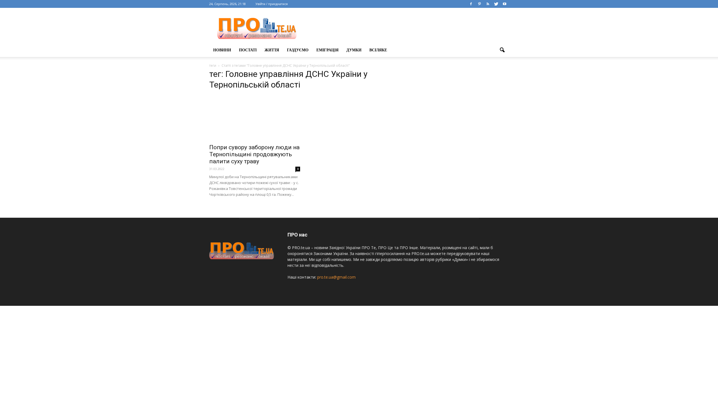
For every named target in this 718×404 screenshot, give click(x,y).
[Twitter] (496, 4)
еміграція (327, 50)
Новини (222, 50)
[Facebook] (471, 4)
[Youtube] (504, 4)
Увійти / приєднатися (272, 4)
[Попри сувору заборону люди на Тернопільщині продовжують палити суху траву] (254, 117)
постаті (248, 50)
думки (354, 50)
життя (271, 50)
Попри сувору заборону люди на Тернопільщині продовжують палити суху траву (254, 154)
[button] (502, 50)
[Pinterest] (479, 4)
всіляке (378, 50)
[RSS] (488, 4)
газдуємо (298, 50)
